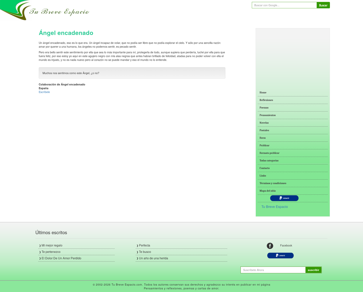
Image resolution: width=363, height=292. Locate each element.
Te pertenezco (51, 251)
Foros (263, 137)
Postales (264, 130)
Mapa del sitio (268, 190)
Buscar (323, 5)
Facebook (286, 245)
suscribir (313, 270)
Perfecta (144, 245)
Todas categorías (269, 160)
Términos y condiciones (273, 183)
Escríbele (44, 92)
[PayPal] (280, 255)
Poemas (264, 107)
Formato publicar (269, 153)
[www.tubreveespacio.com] (46, 10)
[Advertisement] (293, 56)
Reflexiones (266, 100)
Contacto (265, 168)
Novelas (264, 122)
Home (263, 92)
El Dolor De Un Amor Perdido (61, 258)
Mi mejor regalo (52, 245)
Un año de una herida (153, 258)
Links (263, 175)
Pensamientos (268, 115)
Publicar (264, 145)
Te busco (145, 251)
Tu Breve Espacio (274, 206)
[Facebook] (270, 245)
